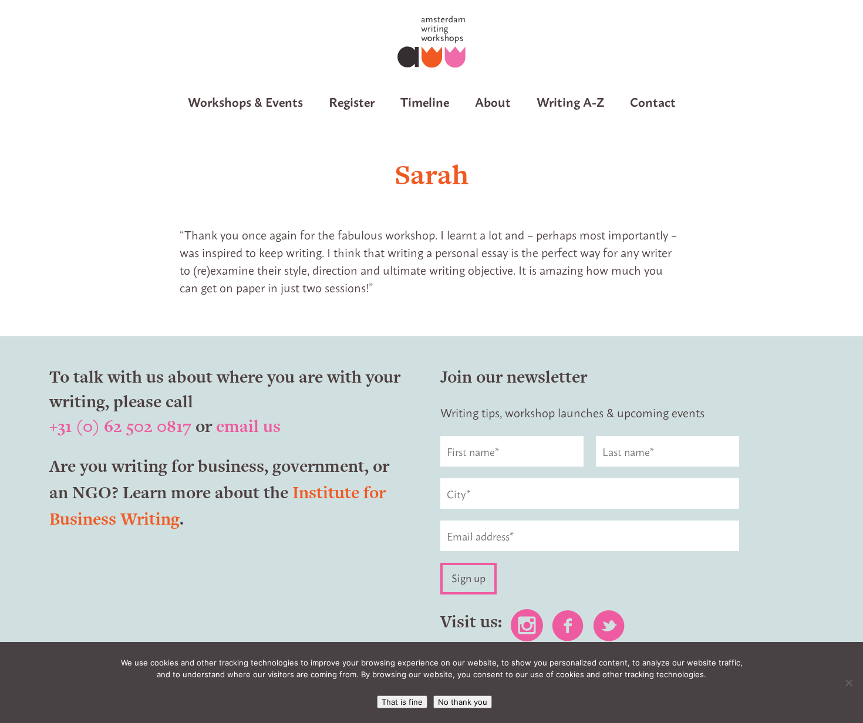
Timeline (424, 101)
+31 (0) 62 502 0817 (120, 426)
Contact (653, 101)
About (493, 101)
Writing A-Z (570, 101)
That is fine (402, 702)
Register (352, 101)
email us (248, 426)
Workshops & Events (245, 101)
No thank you (462, 702)
